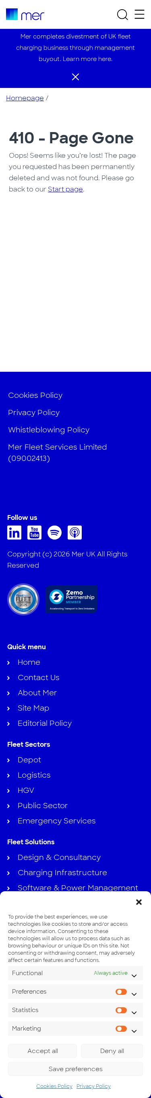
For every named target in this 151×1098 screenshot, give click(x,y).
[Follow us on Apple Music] (77, 537)
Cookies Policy (54, 1086)
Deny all (112, 1051)
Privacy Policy (94, 1086)
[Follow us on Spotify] (57, 537)
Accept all (42, 1051)
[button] (139, 901)
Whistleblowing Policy (48, 430)
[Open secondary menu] (139, 14)
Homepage (25, 98)
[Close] (75, 76)
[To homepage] (25, 14)
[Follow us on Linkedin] (16, 537)
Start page (65, 189)
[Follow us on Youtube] (36, 537)
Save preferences (76, 1069)
